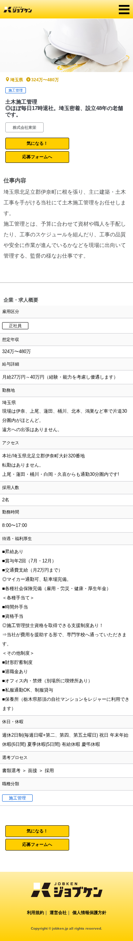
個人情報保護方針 (89, 912)
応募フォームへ (37, 156)
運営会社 (58, 912)
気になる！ (37, 143)
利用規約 (35, 912)
